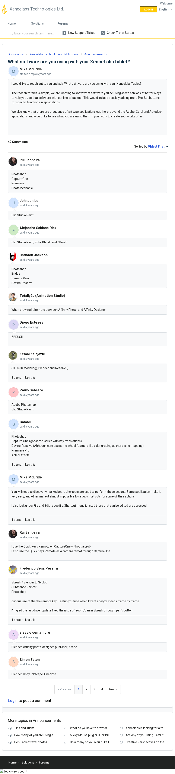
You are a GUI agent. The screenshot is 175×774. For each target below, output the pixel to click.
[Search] (10, 33)
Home (12, 23)
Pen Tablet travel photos (30, 742)
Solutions (37, 23)
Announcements (95, 54)
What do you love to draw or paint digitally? (98, 728)
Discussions (16, 54)
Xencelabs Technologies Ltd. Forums (54, 54)
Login (13, 700)
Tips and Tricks (24, 728)
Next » (113, 689)
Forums (63, 23)
